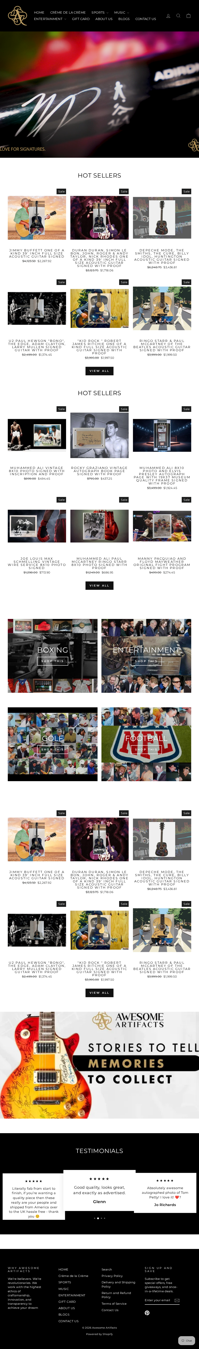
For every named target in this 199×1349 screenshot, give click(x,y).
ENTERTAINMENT (48, 19)
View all (100, 371)
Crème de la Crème (68, 12)
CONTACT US (145, 19)
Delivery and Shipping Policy (118, 1284)
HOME (39, 12)
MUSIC (120, 12)
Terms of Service (114, 1303)
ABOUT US (104, 19)
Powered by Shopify (99, 1334)
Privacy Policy (112, 1276)
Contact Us (110, 1310)
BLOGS (124, 19)
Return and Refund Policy (116, 1295)
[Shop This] (53, 656)
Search (107, 1269)
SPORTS (99, 12)
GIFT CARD (81, 19)
